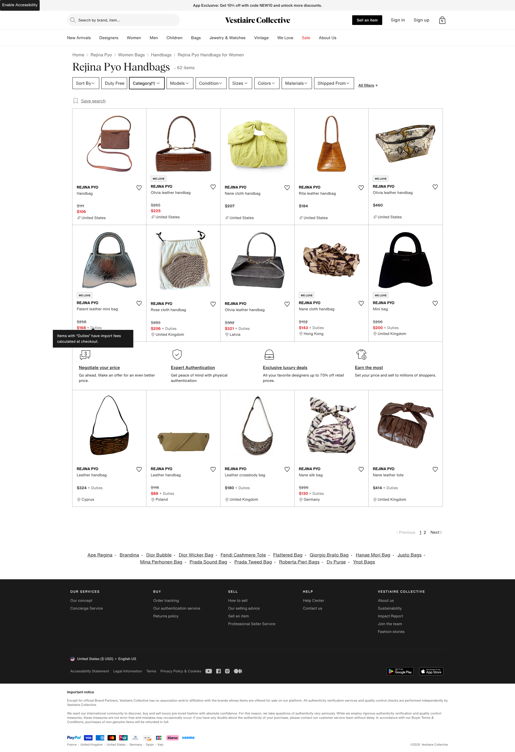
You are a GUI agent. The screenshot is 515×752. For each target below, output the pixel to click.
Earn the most (369, 367)
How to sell (237, 600)
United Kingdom (91, 745)
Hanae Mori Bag (373, 555)
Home (78, 54)
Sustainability (390, 608)
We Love (285, 38)
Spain (150, 745)
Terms (151, 671)
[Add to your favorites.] (139, 188)
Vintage (261, 38)
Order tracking (166, 600)
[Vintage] (273, 38)
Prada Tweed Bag (253, 562)
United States (116, 745)
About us (386, 600)
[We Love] (298, 38)
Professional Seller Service (251, 624)
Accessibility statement (89, 671)
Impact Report (390, 616)
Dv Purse (336, 562)
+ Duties (94, 327)
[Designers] (122, 38)
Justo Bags (410, 555)
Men (154, 38)
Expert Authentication (193, 367)
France (72, 745)
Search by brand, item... (99, 20)
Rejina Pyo (101, 54)
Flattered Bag (287, 555)
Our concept (81, 600)
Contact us (312, 608)
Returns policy (165, 616)
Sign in (398, 20)
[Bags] (205, 38)
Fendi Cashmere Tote (243, 555)
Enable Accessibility (20, 5)
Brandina (129, 555)
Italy (161, 745)
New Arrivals (79, 38)
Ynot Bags (364, 562)
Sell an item (367, 20)
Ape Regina (99, 555)
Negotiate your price (99, 367)
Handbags (161, 54)
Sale (306, 38)
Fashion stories (391, 632)
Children (175, 38)
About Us (327, 38)
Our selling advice (244, 608)
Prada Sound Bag (208, 562)
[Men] (162, 38)
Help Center (313, 600)
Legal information (127, 671)
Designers (108, 38)
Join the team (390, 624)
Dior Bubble (158, 555)
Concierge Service (86, 608)
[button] (442, 20)
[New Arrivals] (95, 38)
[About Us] (341, 38)
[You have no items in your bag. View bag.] (442, 20)
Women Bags (131, 54)
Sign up (421, 20)
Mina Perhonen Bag (161, 562)
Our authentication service (176, 608)
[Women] (145, 38)
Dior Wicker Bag (196, 555)
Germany (135, 745)
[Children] (187, 38)
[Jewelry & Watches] (250, 38)
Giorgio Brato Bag (329, 555)
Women (134, 38)
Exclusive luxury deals (285, 367)
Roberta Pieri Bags (299, 562)
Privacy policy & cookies (180, 671)
